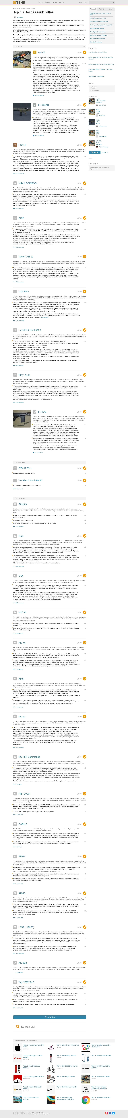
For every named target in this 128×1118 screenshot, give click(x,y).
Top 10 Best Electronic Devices (31, 1098)
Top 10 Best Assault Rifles (101, 1076)
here (96, 169)
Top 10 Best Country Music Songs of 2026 (100, 14)
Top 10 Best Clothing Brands (66, 1087)
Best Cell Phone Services (97, 28)
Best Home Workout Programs (98, 35)
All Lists (40, 2)
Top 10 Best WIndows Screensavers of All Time (65, 1098)
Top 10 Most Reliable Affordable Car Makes (99, 1088)
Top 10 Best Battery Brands (66, 1055)
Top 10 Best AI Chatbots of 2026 (99, 21)
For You (61, 2)
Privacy (33, 1112)
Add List (54, 2)
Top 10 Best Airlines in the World (68, 1045)
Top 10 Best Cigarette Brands (33, 1076)
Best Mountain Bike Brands (97, 38)
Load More (50, 1017)
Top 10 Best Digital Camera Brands (32, 1056)
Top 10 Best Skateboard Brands (31, 1067)
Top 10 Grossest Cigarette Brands (32, 1088)
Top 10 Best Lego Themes (66, 1076)
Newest (47, 2)
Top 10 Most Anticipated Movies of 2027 (101, 25)
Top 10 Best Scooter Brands (101, 1055)
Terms (28, 1112)
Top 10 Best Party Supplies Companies (101, 1046)
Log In (80, 2)
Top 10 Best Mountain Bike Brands (101, 1067)
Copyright (38, 1112)
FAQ (42, 1112)
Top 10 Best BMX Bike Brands (67, 1066)
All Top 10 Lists (16, 8)
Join (85, 2)
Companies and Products (29, 8)
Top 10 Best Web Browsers (101, 1097)
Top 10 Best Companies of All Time (33, 1046)
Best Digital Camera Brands (98, 32)
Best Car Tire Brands (96, 42)
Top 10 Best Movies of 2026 (98, 18)
